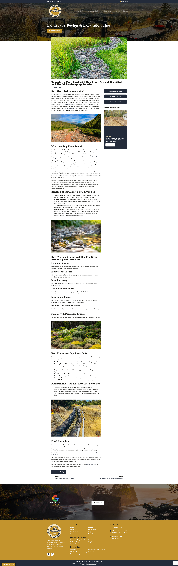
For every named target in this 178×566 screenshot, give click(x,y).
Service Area (92, 530)
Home (72, 527)
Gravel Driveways (75, 554)
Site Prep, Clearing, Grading (78, 552)
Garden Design (74, 544)
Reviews (90, 527)
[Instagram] (52, 554)
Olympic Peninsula (69, 108)
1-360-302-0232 (117, 528)
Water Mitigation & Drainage (96, 550)
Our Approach (74, 532)
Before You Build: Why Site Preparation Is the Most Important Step (114, 139)
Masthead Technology (91, 564)
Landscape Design (93, 11)
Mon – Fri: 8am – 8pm (54, 1)
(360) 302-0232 (126, 1)
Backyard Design (75, 542)
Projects (117, 11)
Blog (89, 532)
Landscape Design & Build (77, 540)
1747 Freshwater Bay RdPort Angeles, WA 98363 (119, 532)
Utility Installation (93, 552)
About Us (80, 11)
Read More (110, 145)
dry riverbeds (69, 104)
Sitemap (98, 563)
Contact (125, 11)
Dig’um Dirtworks (91, 465)
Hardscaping (92, 540)
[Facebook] (48, 554)
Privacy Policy (104, 563)
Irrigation (91, 542)
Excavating (107, 11)
